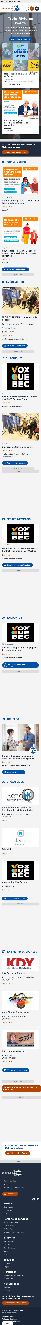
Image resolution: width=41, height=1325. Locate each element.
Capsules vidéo (9, 1248)
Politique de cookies (10, 1319)
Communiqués (9, 1241)
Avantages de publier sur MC (14, 1233)
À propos (7, 1184)
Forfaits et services (16, 1218)
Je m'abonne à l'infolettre (15, 152)
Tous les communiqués (16, 269)
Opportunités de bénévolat (13, 1275)
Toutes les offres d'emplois (18, 565)
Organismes (8, 1207)
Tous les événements (15, 346)
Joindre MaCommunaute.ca (14, 1188)
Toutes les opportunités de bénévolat (17, 665)
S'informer (10, 1237)
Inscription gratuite (19, 39)
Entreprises (8, 1210)
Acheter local (12, 1283)
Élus (5, 1214)
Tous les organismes (16, 899)
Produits (7, 1291)
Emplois (7, 1263)
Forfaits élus (8, 1229)
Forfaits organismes (11, 1223)
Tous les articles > (15, 772)
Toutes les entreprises (17, 1070)
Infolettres (7, 1255)
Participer (10, 1271)
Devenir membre (10, 1181)
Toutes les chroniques (15, 463)
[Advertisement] (20, 493)
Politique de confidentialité (12, 1317)
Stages (6, 1267)
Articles (6, 1251)
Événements (8, 1279)
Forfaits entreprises (11, 1226)
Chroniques (8, 1245)
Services (7, 1288)
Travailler (10, 1259)
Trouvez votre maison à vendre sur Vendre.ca (20, 1088)
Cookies (7, 1323)
